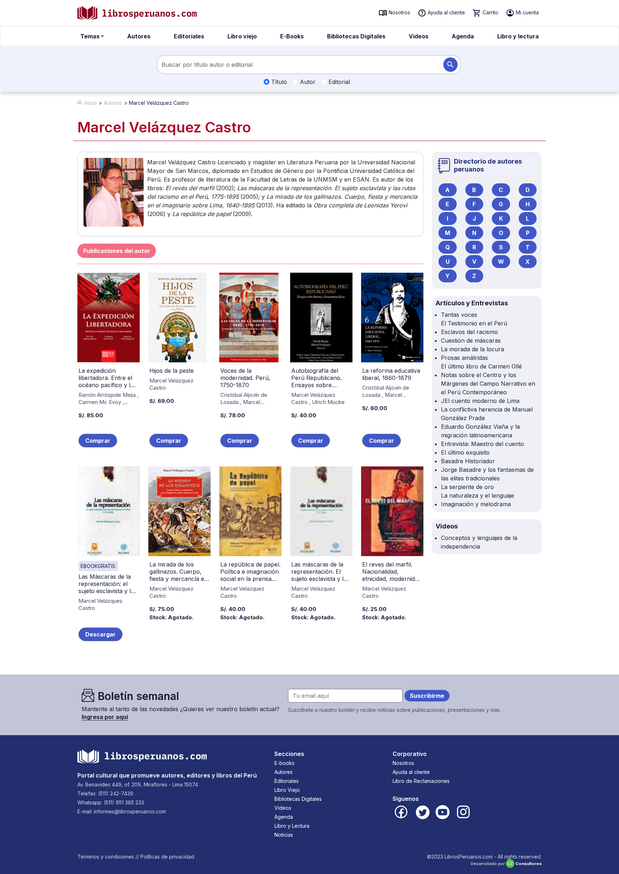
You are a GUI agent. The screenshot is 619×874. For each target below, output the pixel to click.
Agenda (463, 36)
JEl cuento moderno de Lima (480, 400)
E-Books (292, 36)
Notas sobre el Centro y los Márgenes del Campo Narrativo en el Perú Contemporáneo (488, 383)
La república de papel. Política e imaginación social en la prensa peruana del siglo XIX (250, 575)
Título (278, 81)
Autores (138, 36)
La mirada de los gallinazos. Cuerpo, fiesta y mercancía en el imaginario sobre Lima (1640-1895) (178, 579)
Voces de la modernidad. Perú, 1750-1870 (245, 378)
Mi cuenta (526, 12)
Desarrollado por (506, 863)
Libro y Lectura (292, 826)
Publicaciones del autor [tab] (116, 250)
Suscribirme (427, 695)
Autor (307, 81)
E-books (284, 763)
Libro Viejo (287, 790)
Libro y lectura (518, 36)
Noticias (283, 835)
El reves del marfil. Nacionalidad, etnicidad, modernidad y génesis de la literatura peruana (391, 579)
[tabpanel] (250, 466)
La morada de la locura (472, 349)
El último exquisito (465, 452)
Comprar (97, 440)
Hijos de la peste (171, 370)
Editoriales (189, 36)
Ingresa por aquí (105, 716)
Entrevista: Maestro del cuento (482, 443)
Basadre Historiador (468, 461)
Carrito (489, 12)
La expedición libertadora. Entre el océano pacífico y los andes (107, 381)
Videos (418, 36)
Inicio (91, 103)
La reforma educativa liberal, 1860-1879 (391, 374)
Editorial (338, 81)
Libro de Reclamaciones (421, 781)
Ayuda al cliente (445, 12)
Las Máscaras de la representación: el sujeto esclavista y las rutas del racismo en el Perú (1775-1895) (107, 591)
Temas (90, 36)
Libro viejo (242, 36)
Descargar (100, 634)
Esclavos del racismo (469, 331)
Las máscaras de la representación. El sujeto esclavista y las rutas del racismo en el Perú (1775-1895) (320, 579)
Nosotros (398, 12)
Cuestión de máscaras (471, 340)
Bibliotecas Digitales (356, 36)
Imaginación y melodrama (476, 504)
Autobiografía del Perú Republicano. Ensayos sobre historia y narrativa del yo (316, 385)
